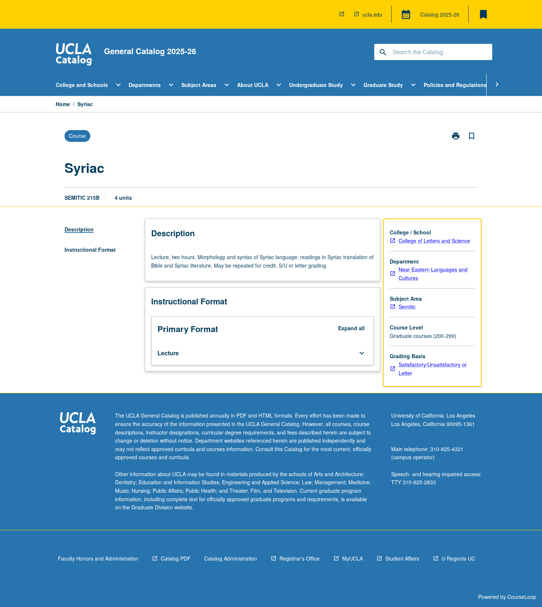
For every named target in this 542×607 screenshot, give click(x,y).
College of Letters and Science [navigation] (434, 240)
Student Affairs (402, 558)
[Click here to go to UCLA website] (77, 424)
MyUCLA (352, 558)
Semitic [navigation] (407, 306)
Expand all (351, 328)
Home (63, 104)
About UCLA (252, 84)
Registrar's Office (299, 558)
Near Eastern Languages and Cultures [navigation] (433, 274)
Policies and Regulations (455, 84)
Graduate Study (383, 84)
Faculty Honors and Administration (98, 558)
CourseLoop (521, 596)
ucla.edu (372, 14)
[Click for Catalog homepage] (73, 55)
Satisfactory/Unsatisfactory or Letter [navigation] (433, 369)
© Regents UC (458, 558)
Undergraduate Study (316, 84)
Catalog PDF (176, 558)
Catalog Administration (230, 558)
